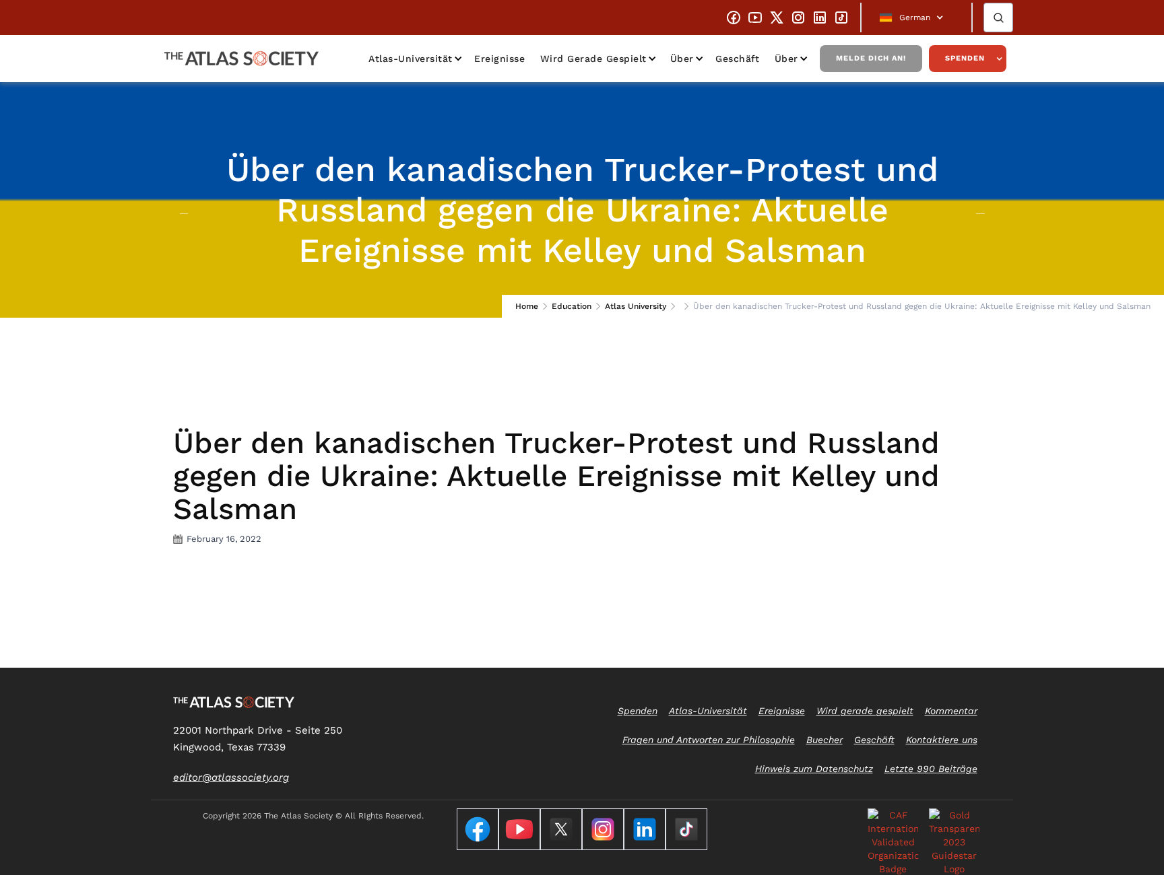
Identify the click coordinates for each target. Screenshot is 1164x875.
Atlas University (635, 306)
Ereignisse (499, 58)
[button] (916, 17)
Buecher (824, 739)
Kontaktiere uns (941, 739)
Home (526, 306)
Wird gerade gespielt (593, 58)
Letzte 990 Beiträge (930, 768)
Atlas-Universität (410, 58)
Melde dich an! (871, 58)
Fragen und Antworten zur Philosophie (708, 739)
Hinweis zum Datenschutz (814, 768)
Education (571, 306)
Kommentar (951, 710)
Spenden (965, 58)
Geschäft (737, 58)
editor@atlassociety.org (231, 777)
